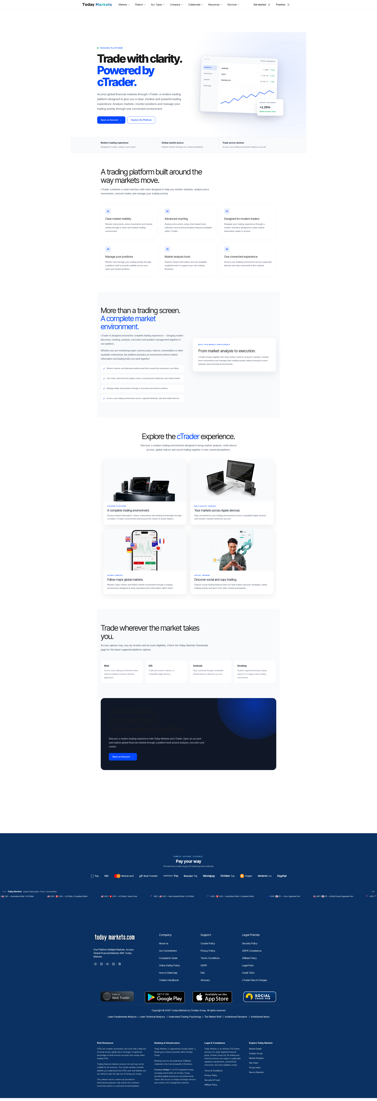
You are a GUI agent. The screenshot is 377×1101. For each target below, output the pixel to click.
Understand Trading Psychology (185, 1016)
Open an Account (111, 120)
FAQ (203, 972)
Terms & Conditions (213, 1070)
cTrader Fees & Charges (254, 980)
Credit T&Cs (248, 972)
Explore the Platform (141, 120)
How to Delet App (168, 972)
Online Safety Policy (169, 965)
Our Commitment (168, 950)
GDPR (204, 965)
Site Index (253, 1063)
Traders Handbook (169, 980)
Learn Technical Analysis (152, 1016)
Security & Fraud (212, 1080)
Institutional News (260, 1016)
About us (163, 943)
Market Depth (255, 1049)
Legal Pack (248, 965)
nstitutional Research (236, 1016)
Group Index (255, 1067)
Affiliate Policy (249, 958)
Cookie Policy (208, 943)
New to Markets (256, 1072)
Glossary (205, 980)
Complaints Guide (168, 958)
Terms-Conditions (210, 958)
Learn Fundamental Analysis (122, 1016)
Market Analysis (256, 1058)
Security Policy (249, 943)
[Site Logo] (97, 4)
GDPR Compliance (252, 950)
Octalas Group (256, 1053)
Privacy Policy (208, 950)
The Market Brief (213, 1016)
